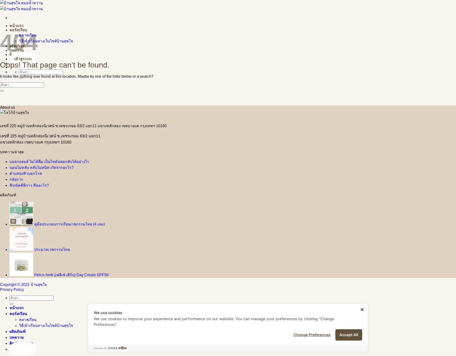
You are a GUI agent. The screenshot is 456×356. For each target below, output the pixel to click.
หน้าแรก (17, 26)
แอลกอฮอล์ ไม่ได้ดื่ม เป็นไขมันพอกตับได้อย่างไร (49, 162)
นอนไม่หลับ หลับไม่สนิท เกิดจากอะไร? (42, 168)
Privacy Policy (12, 290)
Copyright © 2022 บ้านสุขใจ (23, 285)
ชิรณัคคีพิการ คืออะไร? (29, 185)
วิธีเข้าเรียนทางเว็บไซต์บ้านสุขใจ (46, 41)
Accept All (348, 334)
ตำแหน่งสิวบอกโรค (26, 173)
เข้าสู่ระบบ (23, 59)
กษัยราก (16, 179)
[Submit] (2, 90)
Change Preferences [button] (312, 334)
